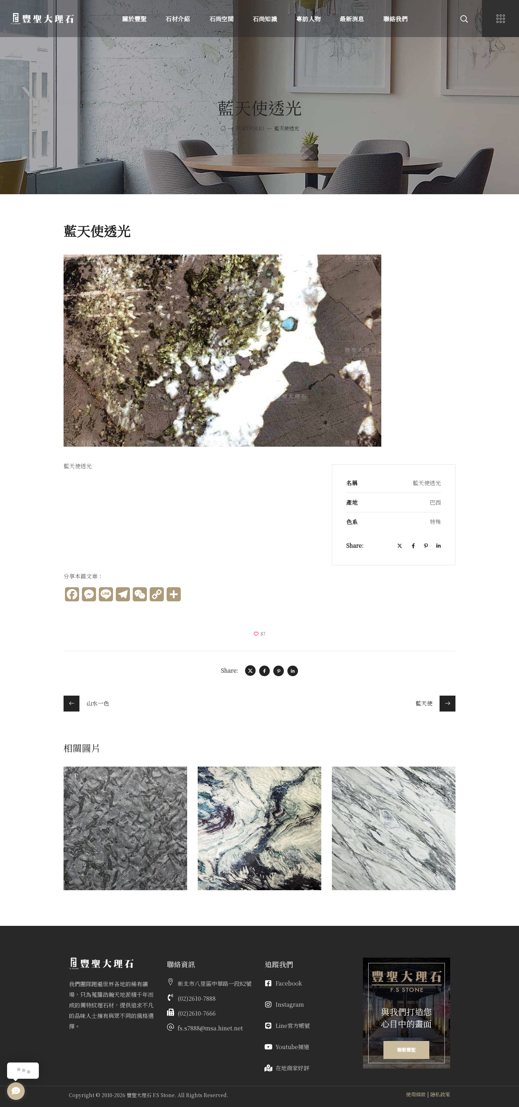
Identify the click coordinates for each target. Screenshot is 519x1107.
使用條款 (416, 1094)
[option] (125, 834)
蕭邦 (86, 784)
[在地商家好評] (268, 1068)
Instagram (289, 1004)
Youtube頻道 (292, 1047)
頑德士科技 (278, 1095)
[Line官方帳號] (268, 1025)
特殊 (216, 794)
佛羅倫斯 (363, 784)
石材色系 (85, 794)
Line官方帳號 (292, 1026)
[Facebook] (268, 983)
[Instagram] (268, 1004)
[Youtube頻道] (268, 1047)
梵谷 (220, 784)
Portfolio (250, 128)
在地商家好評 (292, 1068)
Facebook (288, 983)
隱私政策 (440, 1094)
